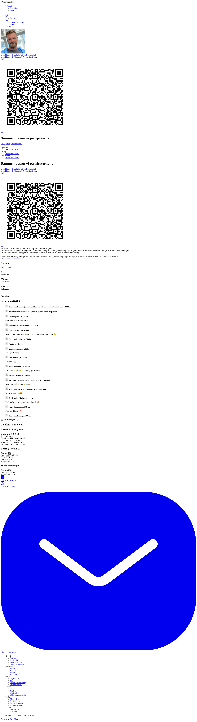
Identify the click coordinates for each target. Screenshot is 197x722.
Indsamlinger (14, 8)
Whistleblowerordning (18, 683)
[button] (6, 16)
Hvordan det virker (17, 22)
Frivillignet (14, 711)
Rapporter (13, 674)
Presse (12, 689)
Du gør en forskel (16, 703)
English (13, 18)
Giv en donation (16, 144)
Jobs (11, 681)
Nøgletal (13, 691)
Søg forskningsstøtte (17, 664)
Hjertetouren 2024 (12, 154)
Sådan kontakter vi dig (18, 695)
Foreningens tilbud (16, 705)
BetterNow (14, 719)
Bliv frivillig (14, 709)
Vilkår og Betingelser (30, 715)
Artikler (13, 668)
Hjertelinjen (14, 693)
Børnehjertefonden (16, 662)
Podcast (13, 670)
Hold (12, 10)
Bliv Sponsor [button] (5, 144)
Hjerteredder (14, 660)
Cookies (18, 715)
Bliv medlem (14, 699)
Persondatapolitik (16, 685)
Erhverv (13, 658)
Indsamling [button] (9, 6)
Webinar (13, 672)
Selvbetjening (15, 701)
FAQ (12, 24)
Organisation (14, 679)
